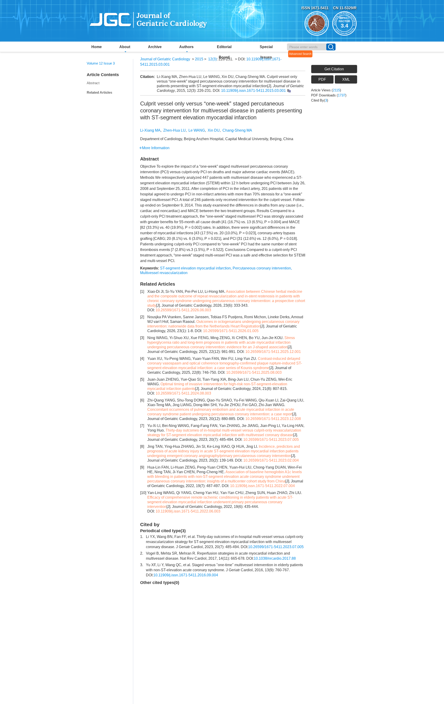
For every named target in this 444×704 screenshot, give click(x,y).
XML (346, 79)
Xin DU (214, 130)
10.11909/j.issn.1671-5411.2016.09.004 (185, 575)
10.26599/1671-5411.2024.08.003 (183, 393)
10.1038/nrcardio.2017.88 (275, 558)
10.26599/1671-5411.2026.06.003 (183, 310)
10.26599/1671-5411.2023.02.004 (271, 460)
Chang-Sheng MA (237, 130)
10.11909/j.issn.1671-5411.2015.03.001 (253, 91)
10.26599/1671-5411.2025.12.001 (273, 352)
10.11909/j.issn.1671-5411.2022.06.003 (188, 511)
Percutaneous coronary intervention (262, 268)
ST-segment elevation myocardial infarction (195, 268)
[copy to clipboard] (289, 91)
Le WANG (196, 130)
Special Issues (266, 48)
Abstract (93, 83)
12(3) (212, 59)
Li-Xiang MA (150, 130)
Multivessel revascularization (164, 273)
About (124, 47)
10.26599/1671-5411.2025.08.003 (254, 372)
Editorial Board (224, 48)
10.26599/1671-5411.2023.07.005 (271, 440)
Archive (155, 47)
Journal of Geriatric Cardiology (165, 59)
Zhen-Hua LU (174, 130)
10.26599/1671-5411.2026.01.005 (231, 331)
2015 (199, 59)
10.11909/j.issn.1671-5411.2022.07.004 (262, 486)
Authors (186, 47)
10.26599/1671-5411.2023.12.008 (273, 419)
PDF (322, 79)
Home (96, 47)
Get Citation (334, 69)
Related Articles (99, 92)
